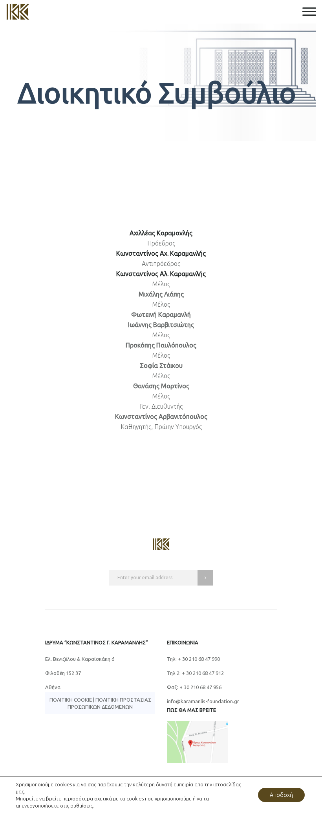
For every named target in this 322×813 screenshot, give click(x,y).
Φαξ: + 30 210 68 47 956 (194, 687)
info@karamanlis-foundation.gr (203, 701)
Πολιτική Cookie (70, 699)
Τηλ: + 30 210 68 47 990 (193, 659)
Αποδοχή (281, 795)
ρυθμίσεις (81, 805)
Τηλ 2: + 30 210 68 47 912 (195, 673)
